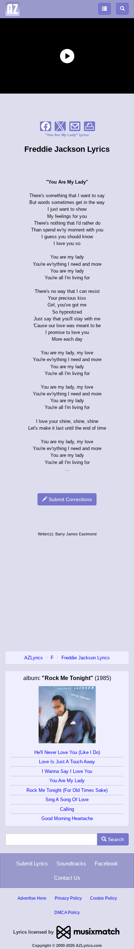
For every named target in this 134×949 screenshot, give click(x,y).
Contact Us (67, 878)
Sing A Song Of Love (67, 799)
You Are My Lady (67, 780)
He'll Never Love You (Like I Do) (67, 752)
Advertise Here (32, 898)
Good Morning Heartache (67, 818)
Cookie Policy (103, 898)
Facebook (106, 863)
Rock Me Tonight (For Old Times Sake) (67, 790)
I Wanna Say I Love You (67, 771)
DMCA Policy (67, 912)
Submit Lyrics (32, 863)
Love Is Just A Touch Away (67, 761)
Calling (67, 809)
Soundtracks (71, 863)
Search (115, 839)
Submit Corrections (69, 499)
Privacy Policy (68, 898)
